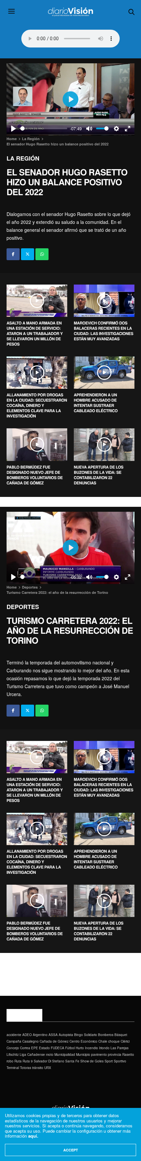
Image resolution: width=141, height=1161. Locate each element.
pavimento (99, 1054)
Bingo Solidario (85, 1034)
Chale (102, 1041)
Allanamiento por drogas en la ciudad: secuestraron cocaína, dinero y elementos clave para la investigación (37, 405)
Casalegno (30, 1041)
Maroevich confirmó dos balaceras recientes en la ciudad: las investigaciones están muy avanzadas (103, 331)
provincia (114, 1054)
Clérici (125, 1041)
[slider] (43, 128)
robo (10, 1061)
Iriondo (104, 1048)
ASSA (53, 1034)
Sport (109, 1061)
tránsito (37, 1067)
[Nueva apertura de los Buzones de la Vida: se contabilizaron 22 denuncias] (104, 444)
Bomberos (105, 1034)
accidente (14, 1034)
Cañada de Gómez (54, 1041)
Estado (44, 1048)
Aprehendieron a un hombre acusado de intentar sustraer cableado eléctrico (96, 402)
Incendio (91, 1048)
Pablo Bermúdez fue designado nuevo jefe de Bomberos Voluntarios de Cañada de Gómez (35, 475)
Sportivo (120, 1061)
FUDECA (57, 1048)
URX (47, 1067)
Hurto (80, 1048)
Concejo (13, 1048)
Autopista (66, 1034)
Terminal (13, 1067)
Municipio (83, 1054)
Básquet (120, 1034)
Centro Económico (83, 1041)
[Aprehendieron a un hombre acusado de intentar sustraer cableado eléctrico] (104, 372)
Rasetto (128, 1054)
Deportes (23, 607)
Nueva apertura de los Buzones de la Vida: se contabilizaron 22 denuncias (98, 475)
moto (49, 1054)
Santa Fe (72, 1061)
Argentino (40, 1034)
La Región (23, 158)
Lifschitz (13, 1054)
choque (114, 1041)
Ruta (18, 1061)
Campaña (14, 1041)
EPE (34, 1048)
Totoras (25, 1067)
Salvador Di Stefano (49, 1061)
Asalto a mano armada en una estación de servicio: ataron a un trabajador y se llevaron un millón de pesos (35, 333)
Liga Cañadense (32, 1054)
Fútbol (70, 1048)
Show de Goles (92, 1061)
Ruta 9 (28, 1061)
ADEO (27, 1034)
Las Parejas (120, 1048)
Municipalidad (64, 1054)
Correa (25, 1048)
